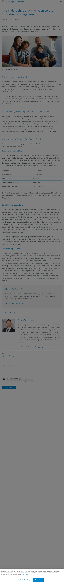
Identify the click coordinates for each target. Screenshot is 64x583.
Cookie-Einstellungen (25, 580)
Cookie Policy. (25, 574)
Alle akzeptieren (38, 580)
